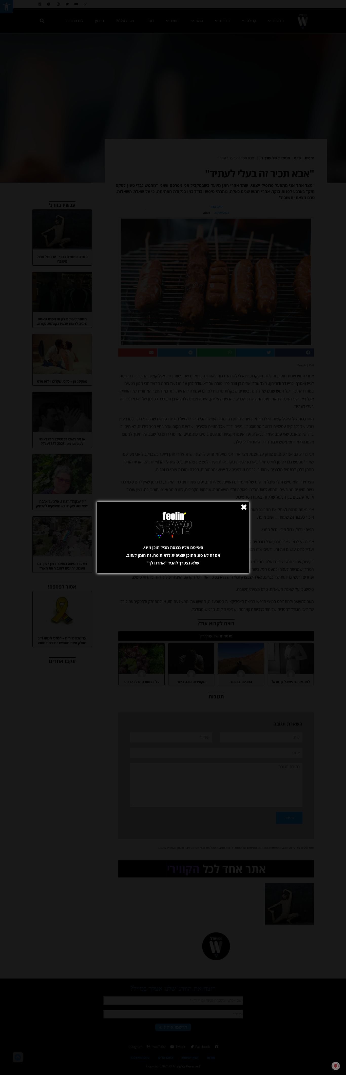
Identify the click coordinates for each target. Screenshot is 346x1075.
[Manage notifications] (336, 1066)
